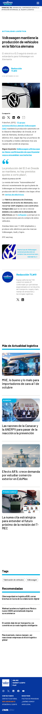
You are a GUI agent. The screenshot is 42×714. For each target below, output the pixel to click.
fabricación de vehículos (14, 580)
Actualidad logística (14, 31)
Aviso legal (26, 704)
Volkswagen (32, 580)
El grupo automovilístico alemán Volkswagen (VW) (19, 125)
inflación (22, 215)
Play (15, 685)
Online (16, 680)
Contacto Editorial (9, 699)
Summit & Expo (19, 683)
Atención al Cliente (9, 704)
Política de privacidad (30, 699)
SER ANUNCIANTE (8, 702)
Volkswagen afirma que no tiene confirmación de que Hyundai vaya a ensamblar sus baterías (21, 152)
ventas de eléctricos (14, 194)
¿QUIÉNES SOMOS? (28, 702)
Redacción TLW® (16, 69)
